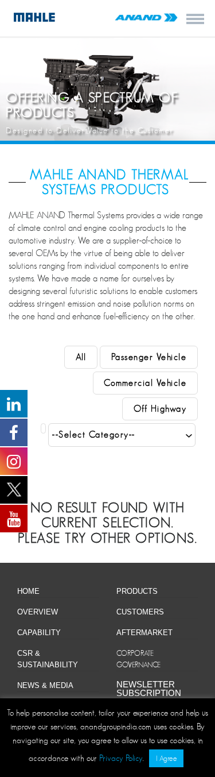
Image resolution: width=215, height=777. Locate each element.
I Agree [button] (166, 758)
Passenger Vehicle (149, 357)
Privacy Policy (121, 758)
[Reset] (43, 428)
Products (137, 591)
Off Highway (160, 409)
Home (28, 591)
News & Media (45, 685)
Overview (37, 612)
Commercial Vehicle (145, 383)
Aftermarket (144, 632)
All (81, 357)
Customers (140, 612)
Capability (39, 632)
